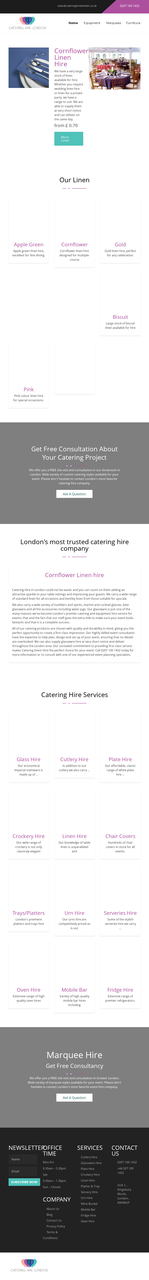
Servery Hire (89, 1192)
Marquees (113, 23)
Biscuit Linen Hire (120, 265)
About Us (53, 1209)
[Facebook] (123, 1261)
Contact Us (54, 1220)
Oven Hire (28, 938)
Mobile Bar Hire (74, 938)
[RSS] (137, 1261)
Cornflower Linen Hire (74, 193)
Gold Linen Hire (120, 193)
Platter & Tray (90, 1186)
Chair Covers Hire (120, 784)
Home (73, 23)
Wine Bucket (89, 1204)
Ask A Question (74, 494)
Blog (50, 1215)
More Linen (65, 139)
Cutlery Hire (74, 707)
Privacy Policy (56, 1226)
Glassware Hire (91, 1163)
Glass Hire (29, 707)
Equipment (92, 23)
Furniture (133, 23)
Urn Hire (87, 1198)
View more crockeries (74, 338)
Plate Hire (120, 707)
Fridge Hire (120, 938)
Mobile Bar (88, 1210)
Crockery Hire (28, 784)
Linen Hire (74, 784)
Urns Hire (74, 861)
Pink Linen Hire (28, 338)
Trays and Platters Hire (28, 861)
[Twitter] (130, 1261)
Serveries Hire (120, 861)
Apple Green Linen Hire (29, 193)
